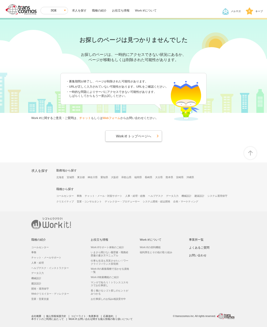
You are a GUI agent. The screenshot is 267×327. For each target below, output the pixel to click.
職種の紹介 (99, 10)
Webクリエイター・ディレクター (50, 293)
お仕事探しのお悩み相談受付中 (108, 299)
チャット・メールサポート (46, 257)
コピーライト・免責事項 (84, 316)
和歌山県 (126, 177)
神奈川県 (93, 177)
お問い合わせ (198, 255)
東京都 (81, 177)
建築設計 (199, 195)
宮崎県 (180, 177)
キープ (256, 11)
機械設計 (186, 195)
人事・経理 (37, 262)
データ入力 (172, 195)
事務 (79, 195)
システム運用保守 (217, 195)
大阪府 (114, 177)
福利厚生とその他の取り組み (156, 252)
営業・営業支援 (40, 299)
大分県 (159, 177)
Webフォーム (111, 118)
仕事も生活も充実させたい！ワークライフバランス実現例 (109, 262)
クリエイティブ (65, 201)
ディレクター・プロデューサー (122, 201)
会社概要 (36, 316)
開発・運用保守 (40, 288)
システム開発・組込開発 (156, 201)
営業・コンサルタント (89, 201)
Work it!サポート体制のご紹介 (107, 247)
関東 (54, 10)
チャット (85, 118)
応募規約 (108, 316)
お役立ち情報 (121, 10)
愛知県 (104, 177)
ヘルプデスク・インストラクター (50, 268)
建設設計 (36, 283)
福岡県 (138, 177)
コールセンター (65, 195)
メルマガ (236, 11)
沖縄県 (190, 177)
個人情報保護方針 (56, 316)
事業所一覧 (196, 239)
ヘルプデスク (155, 195)
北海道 (60, 177)
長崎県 (148, 177)
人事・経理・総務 (135, 195)
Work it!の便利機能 (150, 247)
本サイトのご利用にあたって (47, 319)
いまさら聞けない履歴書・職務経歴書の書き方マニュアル (109, 254)
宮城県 (70, 177)
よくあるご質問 (199, 247)
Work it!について (146, 10)
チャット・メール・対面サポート (103, 195)
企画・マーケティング (185, 201)
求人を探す (79, 10)
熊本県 (169, 177)
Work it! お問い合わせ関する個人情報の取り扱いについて (101, 319)
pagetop (250, 153)
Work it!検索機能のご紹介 (105, 277)
